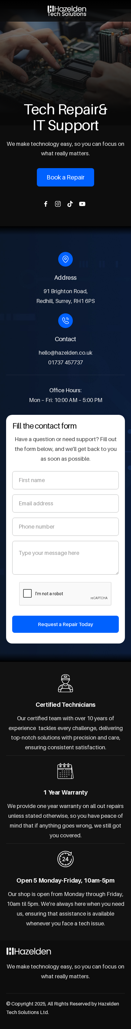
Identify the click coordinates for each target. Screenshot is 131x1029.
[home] (65, 11)
